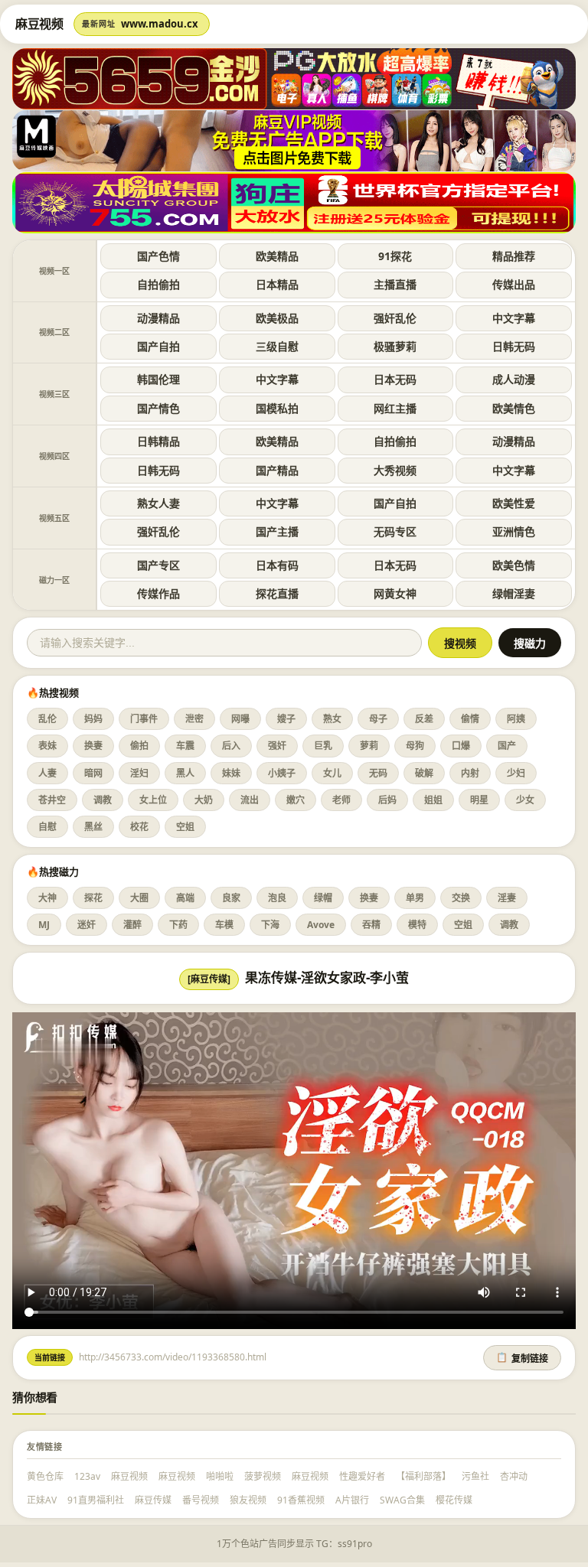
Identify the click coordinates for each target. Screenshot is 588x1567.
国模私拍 (277, 408)
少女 (525, 799)
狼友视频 (248, 1500)
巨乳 (323, 745)
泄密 (194, 718)
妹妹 (231, 773)
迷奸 (86, 924)
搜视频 (460, 643)
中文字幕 (513, 318)
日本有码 (277, 565)
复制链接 (522, 1358)
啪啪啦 (220, 1476)
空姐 (185, 826)
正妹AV (42, 1500)
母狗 (415, 745)
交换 (461, 897)
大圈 (139, 897)
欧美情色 (513, 408)
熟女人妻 (158, 503)
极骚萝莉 (395, 346)
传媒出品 (513, 284)
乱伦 (47, 718)
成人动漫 (513, 379)
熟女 (332, 718)
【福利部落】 (423, 1476)
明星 (479, 799)
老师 (341, 799)
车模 (224, 924)
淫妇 (139, 773)
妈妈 (93, 718)
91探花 (395, 256)
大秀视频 (395, 470)
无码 (378, 773)
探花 (93, 897)
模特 (417, 924)
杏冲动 (514, 1476)
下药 (178, 924)
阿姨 (516, 718)
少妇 (516, 773)
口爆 (461, 745)
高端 (185, 897)
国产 (507, 745)
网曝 (240, 718)
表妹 (47, 745)
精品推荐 (513, 256)
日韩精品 (158, 441)
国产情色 (158, 408)
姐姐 (433, 799)
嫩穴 (295, 799)
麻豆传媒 (153, 1500)
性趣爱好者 (362, 1476)
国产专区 (158, 565)
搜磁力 (530, 643)
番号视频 (200, 1500)
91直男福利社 (95, 1500)
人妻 (47, 773)
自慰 (47, 826)
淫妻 (507, 897)
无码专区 (395, 531)
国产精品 (277, 470)
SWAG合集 (402, 1500)
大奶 (203, 799)
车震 (185, 745)
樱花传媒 (454, 1500)
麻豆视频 (129, 1476)
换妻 (93, 745)
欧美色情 (513, 565)
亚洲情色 (513, 531)
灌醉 (132, 924)
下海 (270, 924)
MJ (44, 924)
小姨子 (282, 773)
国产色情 (158, 256)
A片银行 (352, 1500)
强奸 (277, 745)
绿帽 (323, 897)
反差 (424, 718)
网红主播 (395, 408)
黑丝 (93, 826)
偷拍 (139, 745)
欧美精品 (277, 256)
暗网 (93, 773)
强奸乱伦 (395, 318)
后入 (231, 745)
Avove (321, 924)
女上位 (153, 799)
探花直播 (277, 593)
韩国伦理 (158, 379)
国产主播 (277, 531)
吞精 (371, 924)
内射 (470, 773)
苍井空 (52, 799)
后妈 (387, 799)
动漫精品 (158, 318)
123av (87, 1476)
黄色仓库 (45, 1476)
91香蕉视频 (301, 1500)
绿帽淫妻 (513, 593)
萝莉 (369, 745)
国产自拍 (158, 346)
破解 (424, 773)
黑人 (185, 773)
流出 (249, 799)
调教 (102, 799)
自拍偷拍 (158, 284)
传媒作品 (158, 593)
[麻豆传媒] (209, 978)
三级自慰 (277, 346)
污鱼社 (475, 1476)
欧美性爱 (513, 503)
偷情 (470, 718)
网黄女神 (395, 593)
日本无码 (395, 379)
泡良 (277, 897)
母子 (378, 718)
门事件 (144, 718)
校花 (139, 826)
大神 (47, 897)
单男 (415, 897)
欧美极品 (277, 318)
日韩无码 (513, 346)
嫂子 (286, 718)
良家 (231, 897)
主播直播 (395, 284)
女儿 (332, 773)
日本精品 (277, 284)
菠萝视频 (262, 1476)
